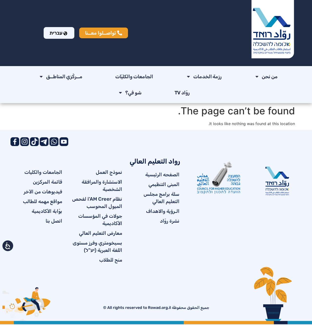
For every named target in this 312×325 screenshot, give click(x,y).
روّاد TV (182, 93)
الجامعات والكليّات (134, 76)
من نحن (270, 76)
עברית (56, 33)
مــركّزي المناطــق (64, 76)
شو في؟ (133, 93)
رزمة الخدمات (207, 76)
